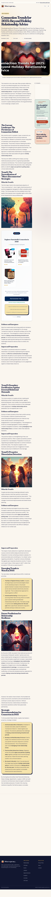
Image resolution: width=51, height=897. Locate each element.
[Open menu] (48, 6)
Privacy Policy (41, 862)
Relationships (5, 13)
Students (25, 875)
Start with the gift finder (45, 2)
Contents (38, 83)
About (39, 865)
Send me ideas (42, 121)
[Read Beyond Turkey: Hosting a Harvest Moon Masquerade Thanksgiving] (25, 831)
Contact (40, 867)
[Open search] (45, 6)
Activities (25, 878)
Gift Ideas (25, 865)
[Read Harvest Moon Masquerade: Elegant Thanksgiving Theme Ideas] (42, 831)
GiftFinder (19, 316)
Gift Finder (26, 880)
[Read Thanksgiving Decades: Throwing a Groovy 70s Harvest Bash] (9, 831)
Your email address (40, 115)
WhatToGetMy (28, 38)
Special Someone (27, 873)
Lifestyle (25, 870)
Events (25, 867)
